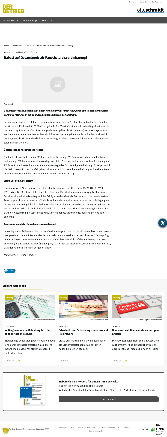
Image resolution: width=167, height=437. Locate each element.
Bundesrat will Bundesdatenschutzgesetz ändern (137, 329)
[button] (5, 431)
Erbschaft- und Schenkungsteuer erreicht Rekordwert (83, 329)
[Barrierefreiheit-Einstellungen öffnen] (162, 222)
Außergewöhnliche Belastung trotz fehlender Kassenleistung (30, 329)
